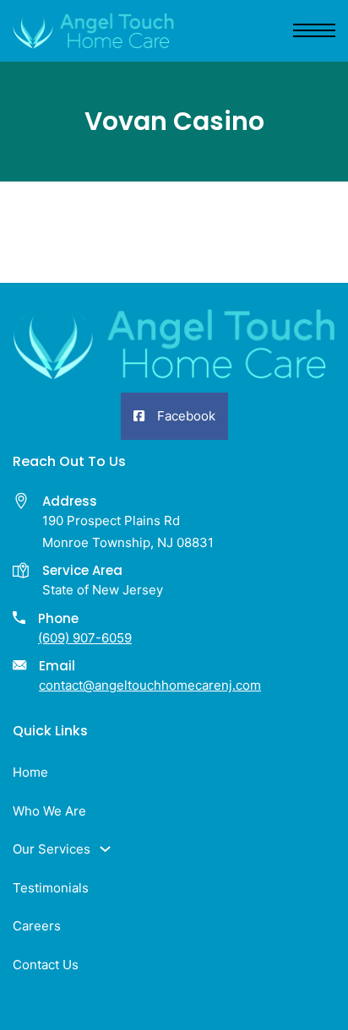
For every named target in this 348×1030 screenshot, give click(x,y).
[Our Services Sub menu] (105, 849)
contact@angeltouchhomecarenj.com (150, 685)
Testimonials (51, 888)
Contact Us (46, 965)
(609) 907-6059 (85, 638)
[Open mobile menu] (314, 30)
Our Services (51, 849)
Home (30, 772)
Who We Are (49, 811)
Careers (37, 926)
